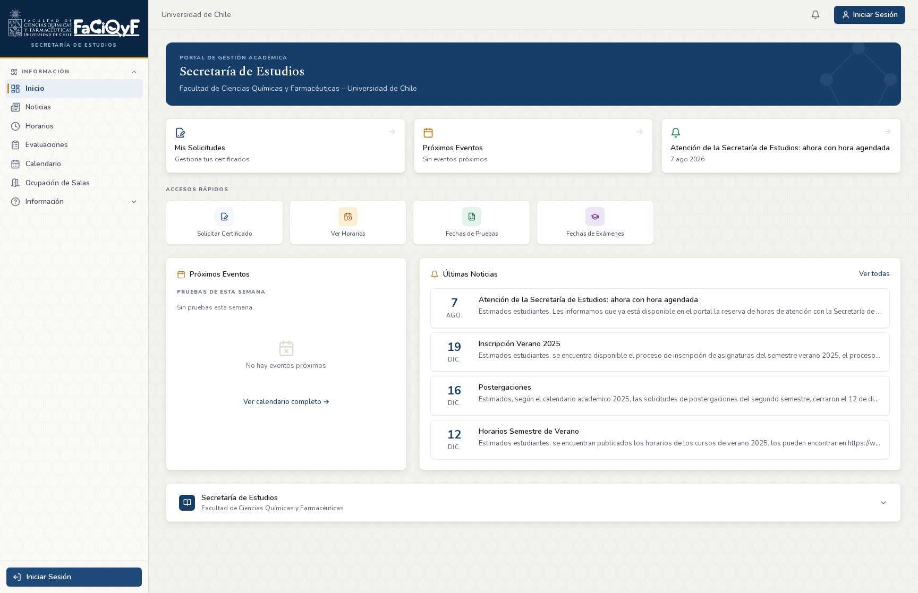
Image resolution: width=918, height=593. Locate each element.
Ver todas (874, 274)
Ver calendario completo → (286, 402)
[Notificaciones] (815, 14)
